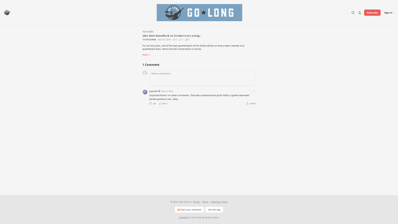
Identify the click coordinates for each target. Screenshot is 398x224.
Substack (183, 217)
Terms (205, 201)
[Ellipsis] (254, 91)
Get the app (214, 209)
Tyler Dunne (149, 39)
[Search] (353, 12)
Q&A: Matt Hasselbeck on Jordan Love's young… (171, 35)
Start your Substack (190, 209)
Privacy (196, 201)
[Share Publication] (360, 12)
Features (148, 31)
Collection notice (219, 201)
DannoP (153, 91)
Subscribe (372, 12)
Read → (146, 54)
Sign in (388, 12)
